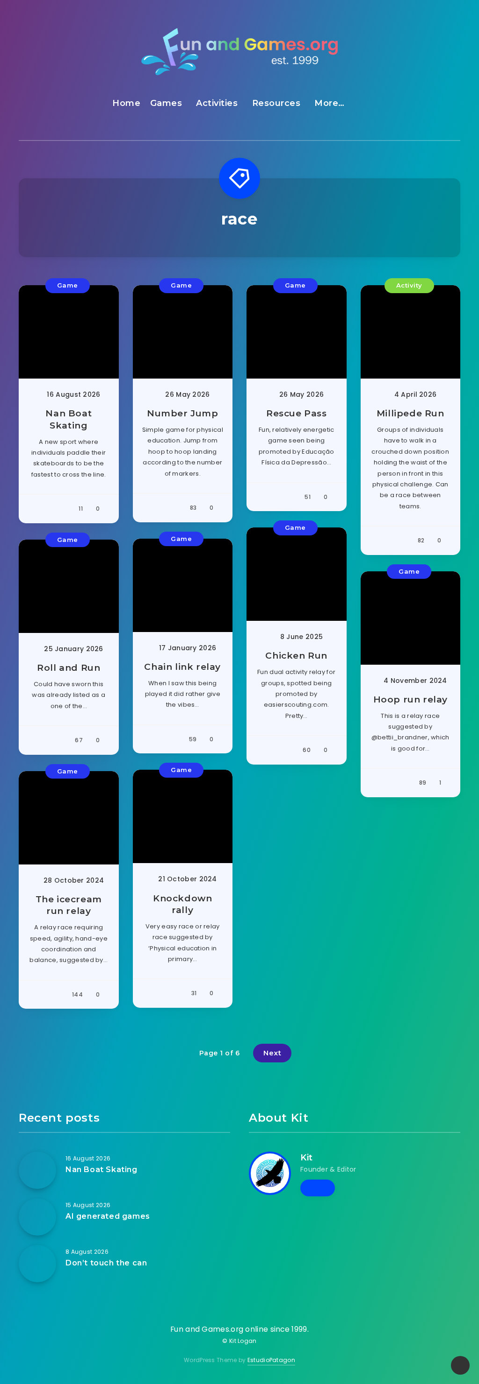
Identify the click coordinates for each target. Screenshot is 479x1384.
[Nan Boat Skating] (37, 1170)
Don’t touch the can (106, 1262)
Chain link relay (182, 666)
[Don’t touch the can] (37, 1263)
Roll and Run (68, 667)
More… (329, 103)
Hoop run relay (410, 699)
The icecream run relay (69, 905)
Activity (409, 285)
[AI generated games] (37, 1217)
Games (166, 103)
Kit (306, 1157)
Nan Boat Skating (68, 419)
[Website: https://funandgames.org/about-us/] (317, 1187)
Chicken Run (296, 655)
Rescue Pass (296, 413)
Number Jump (182, 413)
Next (272, 1052)
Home (126, 103)
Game (67, 285)
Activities (217, 103)
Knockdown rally (182, 904)
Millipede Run (410, 413)
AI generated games (107, 1216)
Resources (276, 103)
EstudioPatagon (271, 1360)
